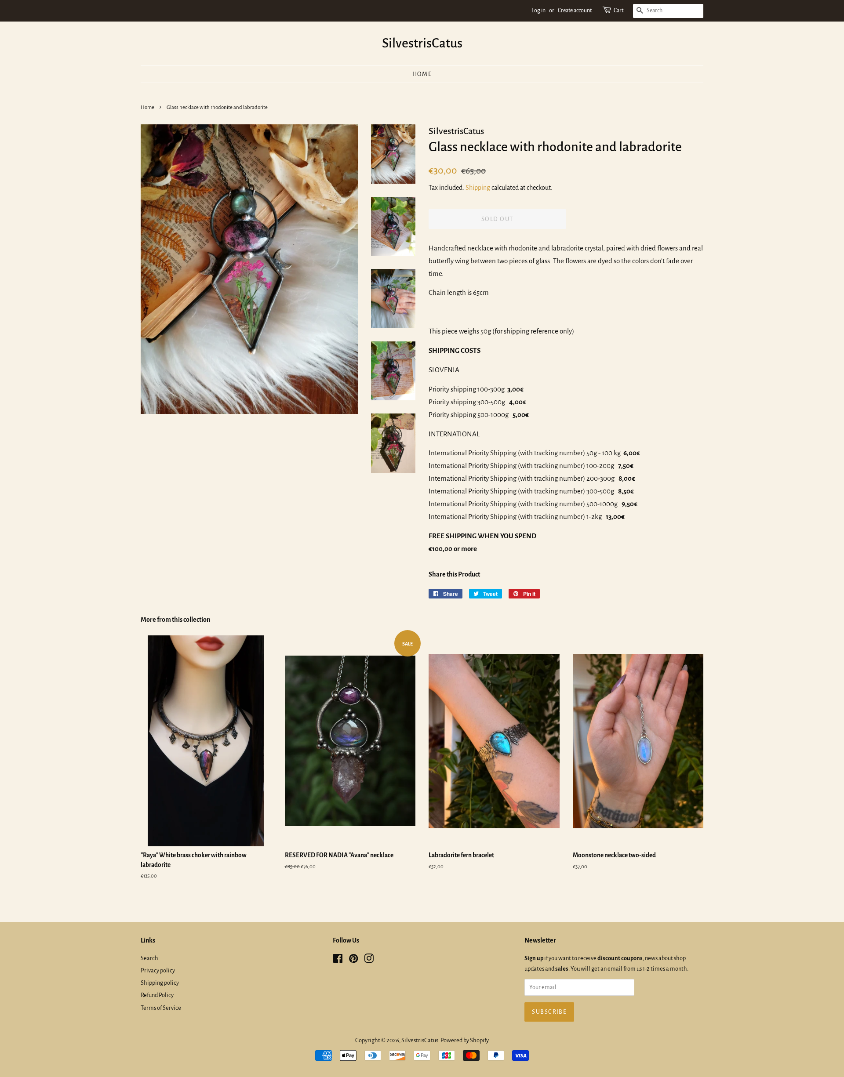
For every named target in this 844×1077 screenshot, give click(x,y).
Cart (618, 10)
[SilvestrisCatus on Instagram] (369, 960)
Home (422, 74)
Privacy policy (158, 970)
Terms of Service (161, 1007)
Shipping (478, 187)
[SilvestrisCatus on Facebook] (338, 960)
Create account (575, 10)
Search (149, 958)
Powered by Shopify (464, 1040)
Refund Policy (157, 995)
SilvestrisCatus (422, 43)
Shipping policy (160, 982)
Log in (538, 10)
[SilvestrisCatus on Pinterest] (353, 960)
